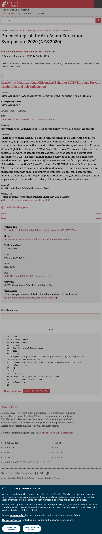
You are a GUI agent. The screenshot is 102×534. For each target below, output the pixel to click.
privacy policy (17, 515)
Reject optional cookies (32, 528)
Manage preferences (11, 520)
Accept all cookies (11, 528)
